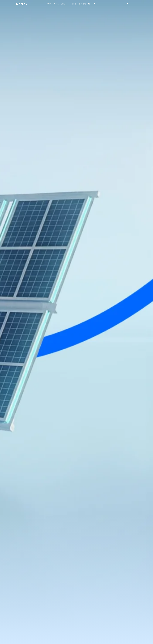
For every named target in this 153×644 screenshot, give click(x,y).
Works (73, 4)
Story (56, 4)
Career (97, 4)
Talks (90, 4)
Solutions (82, 4)
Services (65, 4)
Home (50, 4)
